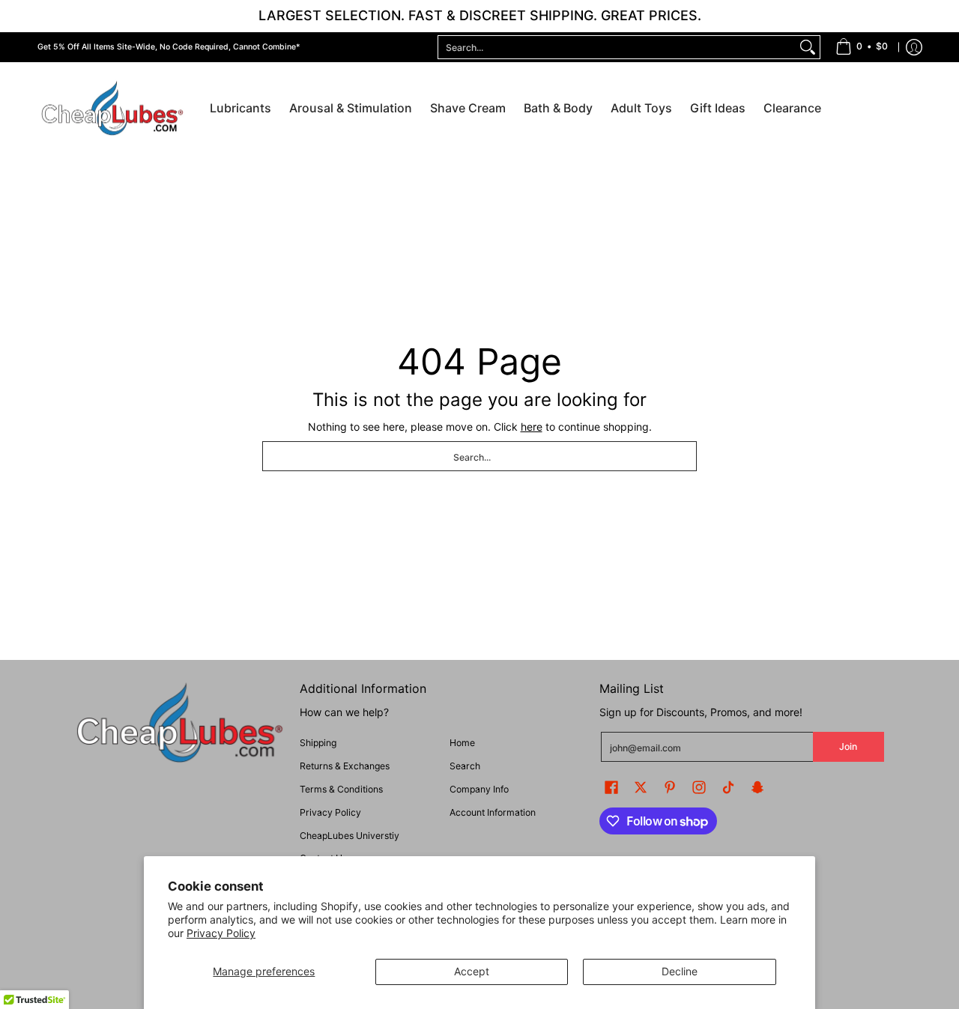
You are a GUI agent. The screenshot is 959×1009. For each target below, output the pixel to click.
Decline (680, 971)
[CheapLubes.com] (112, 109)
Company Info (479, 789)
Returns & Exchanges (345, 766)
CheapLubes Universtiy (349, 835)
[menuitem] (861, 47)
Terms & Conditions (341, 789)
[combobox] (617, 47)
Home (462, 742)
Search (465, 766)
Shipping (318, 742)
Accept (471, 971)
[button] (611, 787)
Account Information (493, 812)
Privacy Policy (221, 933)
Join (848, 746)
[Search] (808, 47)
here (531, 426)
